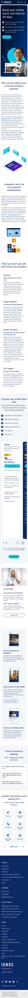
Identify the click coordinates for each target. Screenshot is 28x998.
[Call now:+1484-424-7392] (22, 2)
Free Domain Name (20, 817)
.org (12, 349)
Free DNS (8, 816)
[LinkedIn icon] (13, 982)
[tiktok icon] (17, 982)
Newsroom (5, 872)
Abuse (3, 953)
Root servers (20, 839)
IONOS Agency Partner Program (10, 906)
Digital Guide (5, 894)
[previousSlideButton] (4, 847)
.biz (21, 349)
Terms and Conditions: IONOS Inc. (11, 874)
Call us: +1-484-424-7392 (8, 939)
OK (24, 993)
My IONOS (4, 934)
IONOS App (5, 937)
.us (22, 347)
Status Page (5, 948)
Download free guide (11, 701)
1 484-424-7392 (14, 615)
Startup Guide (5, 891)
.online (5, 351)
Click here (22, 548)
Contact (4, 926)
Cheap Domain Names (8, 839)
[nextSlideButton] (23, 847)
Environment (8, 972)
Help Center (5, 931)
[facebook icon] (6, 982)
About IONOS (5, 866)
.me (18, 349)
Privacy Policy (5, 880)
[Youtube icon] (10, 982)
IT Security (4, 945)
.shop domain (8, 827)
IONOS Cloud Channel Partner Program (12, 911)
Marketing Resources (7, 897)
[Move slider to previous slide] (17, 543)
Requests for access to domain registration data (13, 957)
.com (7, 349)
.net (10, 349)
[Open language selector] (19, 2)
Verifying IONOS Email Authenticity (11, 942)
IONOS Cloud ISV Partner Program (11, 914)
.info (15, 349)
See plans (6, 37)
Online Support (6, 928)
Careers (4, 882)
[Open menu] (2, 2)
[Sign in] (25, 2)
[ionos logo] (7, 2)
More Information (14, 996)
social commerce (12, 214)
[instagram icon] (3, 982)
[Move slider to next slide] (23, 543)
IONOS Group (5, 869)
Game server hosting (20, 828)
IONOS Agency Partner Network (10, 909)
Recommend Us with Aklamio (10, 917)
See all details (14, 556)
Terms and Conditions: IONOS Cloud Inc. (12, 877)
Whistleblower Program (8, 950)
